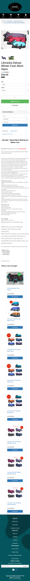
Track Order (15, 524)
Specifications (13, 131)
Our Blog (15, 540)
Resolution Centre (15, 528)
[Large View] (3, 58)
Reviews (4, 134)
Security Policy (15, 558)
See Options (15, 296)
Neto (20, 578)
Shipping (15, 536)
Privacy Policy (15, 552)
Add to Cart (15, 101)
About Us (15, 533)
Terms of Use (15, 548)
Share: (3, 72)
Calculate (15, 125)
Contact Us (15, 543)
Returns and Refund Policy (15, 555)
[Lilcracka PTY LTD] (15, 6)
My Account (15, 521)
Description (5, 131)
